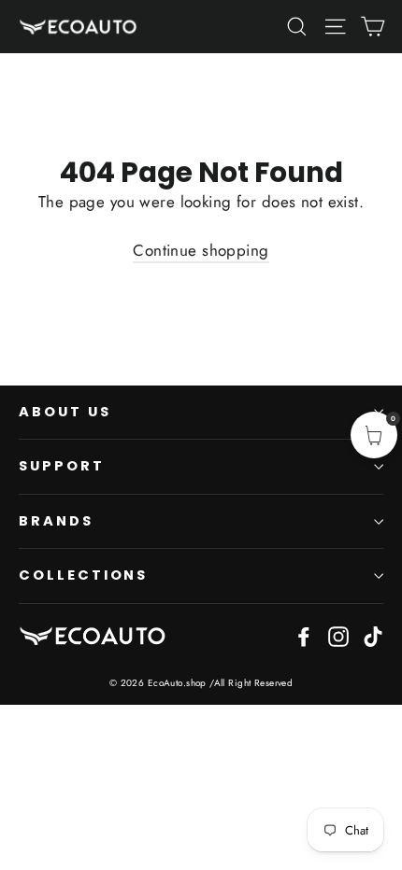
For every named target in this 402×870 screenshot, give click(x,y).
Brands (56, 521)
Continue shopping (200, 250)
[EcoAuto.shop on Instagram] (338, 635)
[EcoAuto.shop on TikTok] (373, 635)
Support (62, 465)
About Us (65, 411)
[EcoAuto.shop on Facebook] (304, 635)
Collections (83, 575)
